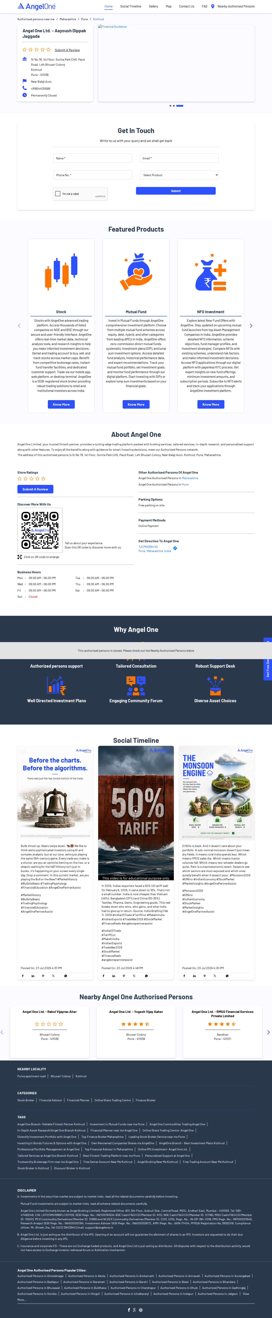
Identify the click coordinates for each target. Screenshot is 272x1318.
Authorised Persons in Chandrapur (133, 1288)
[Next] (252, 325)
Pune (84, 19)
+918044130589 (40, 88)
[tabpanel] (176, 62)
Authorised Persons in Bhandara (214, 1282)
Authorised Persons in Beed (170, 1282)
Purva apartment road (31, 1076)
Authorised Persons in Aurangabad (227, 1276)
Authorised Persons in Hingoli (80, 1293)
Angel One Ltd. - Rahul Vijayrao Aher (50, 1012)
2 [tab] (174, 106)
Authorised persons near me (35, 19)
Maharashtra (68, 19)
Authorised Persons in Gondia (37, 1293)
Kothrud (81, 1076)
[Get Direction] (176, 549)
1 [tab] (170, 106)
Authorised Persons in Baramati (84, 1282)
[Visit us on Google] (136, 1310)
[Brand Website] (142, 1310)
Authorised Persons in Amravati (179, 1276)
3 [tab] (179, 106)
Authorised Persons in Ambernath (132, 1276)
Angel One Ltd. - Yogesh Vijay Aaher (136, 1012)
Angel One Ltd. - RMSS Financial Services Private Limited (223, 1014)
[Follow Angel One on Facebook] (130, 1310)
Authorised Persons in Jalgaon (218, 1293)
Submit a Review (67, 50)
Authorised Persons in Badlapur (38, 1282)
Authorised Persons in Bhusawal (38, 1288)
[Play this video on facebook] (136, 813)
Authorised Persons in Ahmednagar (40, 1276)
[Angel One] (36, 7)
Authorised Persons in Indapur (173, 1293)
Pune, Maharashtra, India (155, 551)
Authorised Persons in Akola (86, 1276)
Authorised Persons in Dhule (179, 1288)
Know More (61, 404)
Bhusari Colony (61, 1076)
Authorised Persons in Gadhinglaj (223, 1288)
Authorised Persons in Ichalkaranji (126, 1293)
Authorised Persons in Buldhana (85, 1288)
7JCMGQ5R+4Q (148, 546)
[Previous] (20, 325)
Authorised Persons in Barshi (128, 1282)
